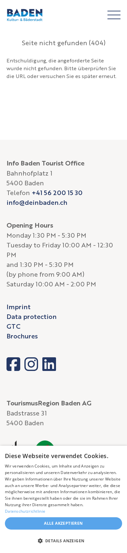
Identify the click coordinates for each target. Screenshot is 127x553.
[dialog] (63, 499)
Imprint (19, 306)
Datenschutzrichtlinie (25, 511)
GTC (14, 326)
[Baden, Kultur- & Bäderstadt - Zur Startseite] (25, 15)
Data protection (32, 316)
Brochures (22, 335)
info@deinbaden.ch (37, 202)
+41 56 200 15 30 (57, 192)
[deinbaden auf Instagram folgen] (31, 364)
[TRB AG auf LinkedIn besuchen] (49, 364)
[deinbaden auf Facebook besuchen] (13, 364)
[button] (63, 541)
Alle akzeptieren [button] (63, 523)
